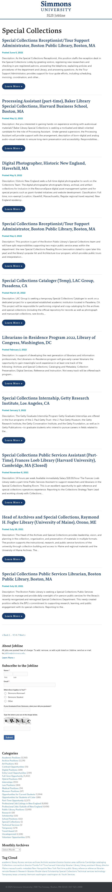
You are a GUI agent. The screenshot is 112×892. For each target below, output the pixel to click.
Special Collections (11, 822)
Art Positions (8, 764)
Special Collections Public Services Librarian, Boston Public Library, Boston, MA (51, 576)
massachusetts (15, 868)
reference (82, 868)
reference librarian (96, 868)
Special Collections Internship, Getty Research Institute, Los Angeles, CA (45, 400)
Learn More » (14, 86)
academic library (9, 862)
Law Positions (8, 785)
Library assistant (87, 865)
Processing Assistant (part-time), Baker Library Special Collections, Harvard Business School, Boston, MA (46, 106)
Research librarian (26, 871)
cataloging (101, 862)
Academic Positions (11, 757)
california (80, 862)
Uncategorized (9, 834)
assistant (53, 862)
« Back (5, 635)
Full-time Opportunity (12, 776)
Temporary (7, 828)
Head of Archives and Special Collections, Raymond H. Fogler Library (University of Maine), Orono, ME (50, 519)
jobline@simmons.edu (15, 653)
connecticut (18, 865)
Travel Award (8, 831)
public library (72, 868)
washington (41, 874)
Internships (7, 782)
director (28, 865)
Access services (25, 862)
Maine (5, 868)
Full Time (43, 865)
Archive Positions (10, 760)
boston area (70, 862)
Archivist (44, 862)
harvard (51, 865)
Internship (60, 865)
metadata (27, 868)
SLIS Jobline (56, 15)
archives (36, 862)
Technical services (85, 871)
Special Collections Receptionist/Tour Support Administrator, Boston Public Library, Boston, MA (48, 43)
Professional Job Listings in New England (21, 803)
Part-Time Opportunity (13, 800)
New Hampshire (39, 868)
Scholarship (7, 815)
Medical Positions (10, 788)
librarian (69, 865)
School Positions (10, 819)
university (22, 874)
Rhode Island (41, 871)
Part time (61, 868)
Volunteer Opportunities (13, 837)
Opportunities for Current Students (18, 794)
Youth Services (68, 874)
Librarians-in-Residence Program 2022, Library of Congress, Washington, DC (48, 340)
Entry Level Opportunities (14, 773)
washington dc (54, 874)
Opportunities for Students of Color (19, 797)
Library (77, 865)
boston (60, 862)
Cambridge (90, 862)
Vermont (31, 874)
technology (100, 871)
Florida (35, 865)
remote (5, 871)
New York (52, 868)
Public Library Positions (13, 809)
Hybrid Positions (10, 779)
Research (6, 813)
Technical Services (10, 825)
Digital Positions (9, 770)
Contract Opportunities (13, 767)
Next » (22, 635)
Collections (7, 865)
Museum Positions (10, 791)
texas (15, 874)
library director (102, 865)
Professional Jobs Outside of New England (22, 806)
